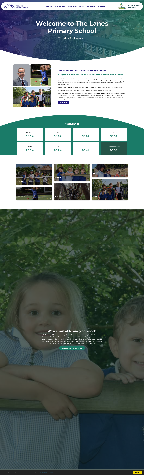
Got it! (137, 472)
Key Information (60, 6)
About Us (49, 6)
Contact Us (101, 6)
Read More (63, 103)
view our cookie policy (46, 473)
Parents (81, 6)
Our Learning (91, 6)
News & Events (72, 6)
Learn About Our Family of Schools (72, 348)
